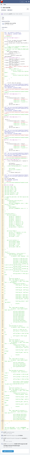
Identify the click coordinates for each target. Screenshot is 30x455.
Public (10, 10)
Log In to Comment (8, 451)
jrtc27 (10, 14)
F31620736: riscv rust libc (10, 23)
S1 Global (20, 435)
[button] (29, 1)
